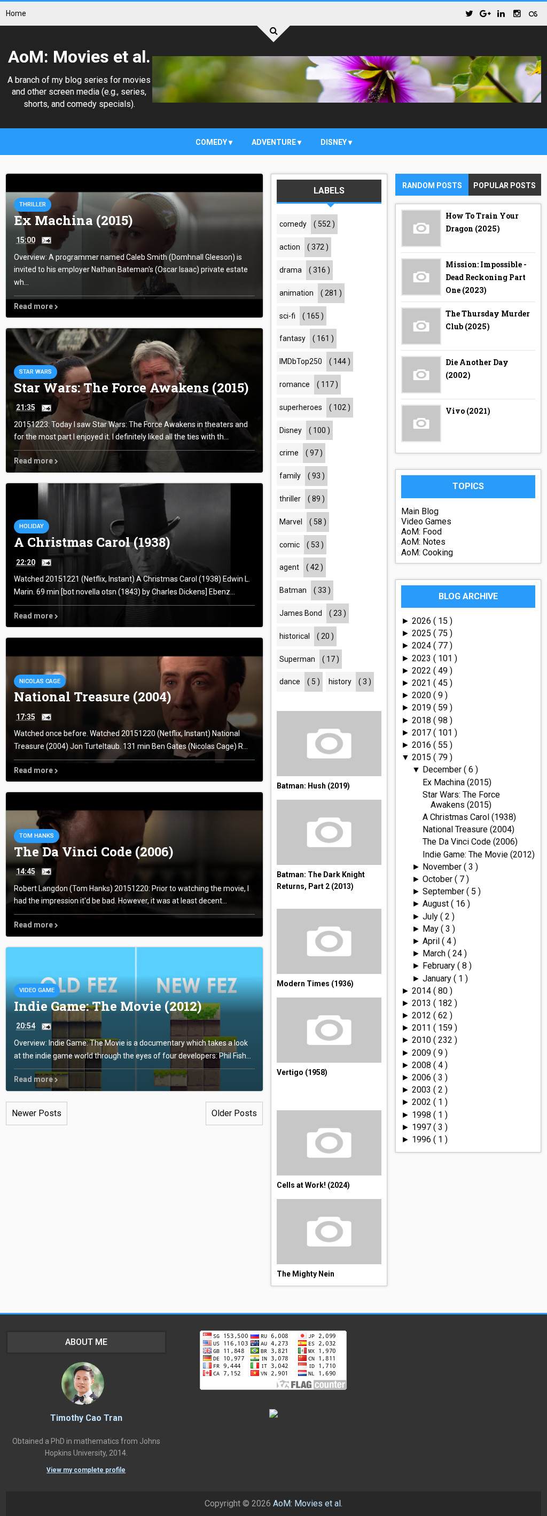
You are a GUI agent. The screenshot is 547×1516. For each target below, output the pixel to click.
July (431, 916)
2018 (422, 720)
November (443, 867)
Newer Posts (36, 1113)
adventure (275, 142)
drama (290, 270)
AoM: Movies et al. (79, 57)
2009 (422, 1053)
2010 (422, 1040)
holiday (31, 526)
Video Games (426, 521)
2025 (422, 633)
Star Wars (35, 371)
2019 (422, 707)
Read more (34, 306)
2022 (422, 671)
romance (294, 384)
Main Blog (420, 511)
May (432, 929)
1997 (422, 1127)
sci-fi (287, 316)
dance (289, 681)
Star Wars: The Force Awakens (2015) (131, 387)
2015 (422, 757)
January (438, 978)
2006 (422, 1077)
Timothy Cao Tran (86, 1418)
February (440, 966)
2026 (422, 621)
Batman (293, 590)
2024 (422, 645)
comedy (212, 142)
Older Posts (234, 1113)
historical (294, 636)
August (437, 904)
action (289, 247)
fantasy (292, 338)
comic (289, 544)
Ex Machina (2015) (73, 220)
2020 (422, 695)
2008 (422, 1065)
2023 (422, 658)
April (432, 941)
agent (289, 567)
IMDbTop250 (300, 361)
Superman (297, 659)
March (435, 953)
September (444, 891)
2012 (422, 1015)
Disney (334, 142)
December (443, 769)
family (290, 475)
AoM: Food (421, 532)
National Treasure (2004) (92, 696)
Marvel (290, 521)
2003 (422, 1090)
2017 (422, 733)
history (340, 681)
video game (36, 990)
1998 (422, 1115)
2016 (422, 745)
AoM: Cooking (427, 552)
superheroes (300, 407)
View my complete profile (86, 1470)
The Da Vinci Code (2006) (93, 851)
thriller (32, 204)
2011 (422, 1028)
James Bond (300, 613)
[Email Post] (44, 240)
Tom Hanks (36, 835)
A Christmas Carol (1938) (92, 542)
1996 (422, 1139)
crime (289, 452)
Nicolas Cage (39, 681)
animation (296, 293)
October (439, 879)
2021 (422, 683)
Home (16, 13)
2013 (422, 1003)
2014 (422, 991)
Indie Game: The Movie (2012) (107, 1006)
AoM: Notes (423, 542)
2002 (422, 1102)
